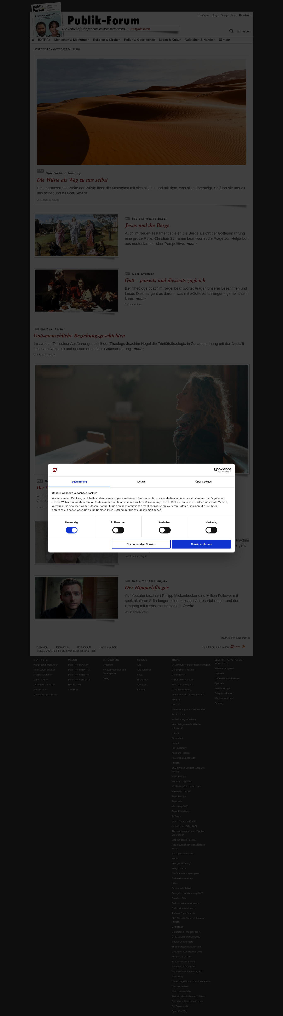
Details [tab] (141, 481)
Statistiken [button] (164, 522)
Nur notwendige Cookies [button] (141, 544)
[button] (71, 522)
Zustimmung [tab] (79, 481)
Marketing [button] (212, 522)
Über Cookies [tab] (203, 481)
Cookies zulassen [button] (201, 544)
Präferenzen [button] (118, 522)
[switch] (118, 530)
